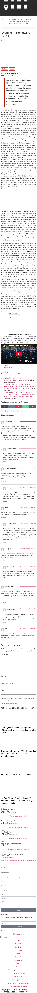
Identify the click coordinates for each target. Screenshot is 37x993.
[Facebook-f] (6, 3)
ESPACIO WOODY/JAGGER (18, 986)
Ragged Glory (18, 976)
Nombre (4, 676)
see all (21, 378)
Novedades (18, 944)
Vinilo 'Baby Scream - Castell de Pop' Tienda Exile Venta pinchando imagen (11, 844)
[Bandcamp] (25, 8)
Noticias (18, 954)
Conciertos (18, 947)
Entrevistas (18, 950)
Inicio (18, 940)
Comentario (5, 654)
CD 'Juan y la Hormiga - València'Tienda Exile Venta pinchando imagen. (10, 821)
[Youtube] (19, 8)
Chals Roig (9, 75)
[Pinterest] (12, 8)
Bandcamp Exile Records (9, 931)
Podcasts (18, 957)
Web (2, 690)
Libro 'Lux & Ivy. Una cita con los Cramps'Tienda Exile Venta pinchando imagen (12, 855)
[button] (34, 8)
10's (3, 411)
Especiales (18, 960)
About (6, 365)
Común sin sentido (18, 973)
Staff (18, 963)
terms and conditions (19, 882)
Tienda (18, 967)
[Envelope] (16, 12)
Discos (12, 69)
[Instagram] (19, 3)
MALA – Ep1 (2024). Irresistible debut (16, 380)
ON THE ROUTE (14, 314)
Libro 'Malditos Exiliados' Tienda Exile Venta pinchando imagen (9, 833)
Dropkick (19, 411)
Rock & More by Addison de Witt (18, 983)
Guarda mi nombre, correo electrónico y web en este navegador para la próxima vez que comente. (18, 699)
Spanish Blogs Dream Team (18, 980)
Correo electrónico (7, 683)
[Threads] (25, 3)
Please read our (14, 882)
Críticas (4, 69)
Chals (5, 312)
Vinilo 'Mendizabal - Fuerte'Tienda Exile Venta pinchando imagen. (9, 810)
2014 (8, 411)
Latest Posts (8, 368)
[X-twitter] (12, 3)
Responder (3, 441)
